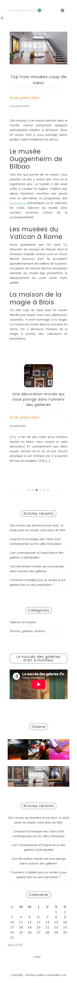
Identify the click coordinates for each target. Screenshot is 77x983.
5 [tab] (44, 490)
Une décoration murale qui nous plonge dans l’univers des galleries (38, 399)
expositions (18, 203)
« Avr (37, 957)
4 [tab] (40, 490)
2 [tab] (33, 490)
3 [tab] (37, 490)
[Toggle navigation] (62, 10)
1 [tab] (29, 490)
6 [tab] (48, 490)
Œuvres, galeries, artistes (27, 631)
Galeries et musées (23, 622)
